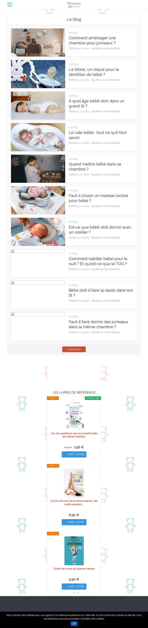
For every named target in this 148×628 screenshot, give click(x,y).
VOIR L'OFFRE (76, 454)
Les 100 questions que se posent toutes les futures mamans (74, 435)
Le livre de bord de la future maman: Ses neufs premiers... (74, 502)
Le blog (73, 32)
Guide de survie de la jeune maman (74, 568)
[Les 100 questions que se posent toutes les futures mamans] (74, 415)
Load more (74, 349)
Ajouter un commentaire (106, 48)
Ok (74, 624)
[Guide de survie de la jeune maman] (74, 550)
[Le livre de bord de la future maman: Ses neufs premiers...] (74, 483)
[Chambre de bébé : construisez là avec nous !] (74, 4)
